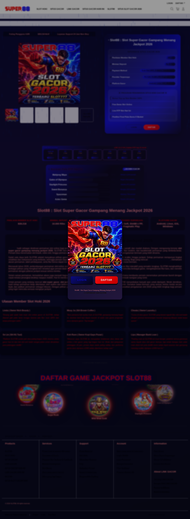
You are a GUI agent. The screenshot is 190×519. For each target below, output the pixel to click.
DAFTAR (106, 280)
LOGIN (82, 280)
